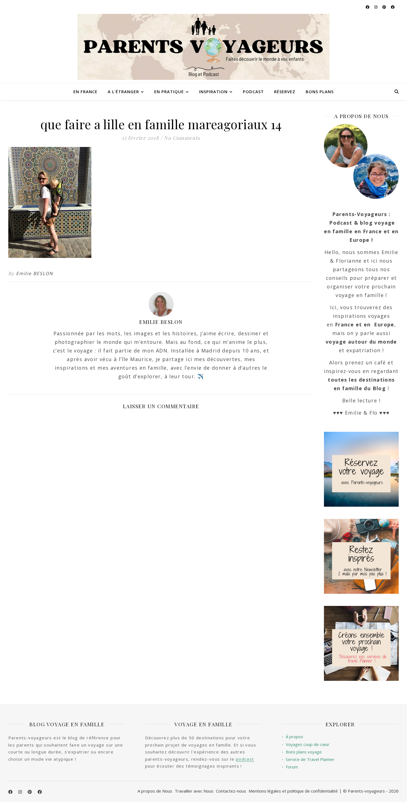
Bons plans (320, 91)
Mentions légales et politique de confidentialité (293, 791)
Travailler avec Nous (194, 791)
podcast (245, 759)
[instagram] (376, 6)
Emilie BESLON (34, 273)
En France (85, 91)
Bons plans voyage (302, 752)
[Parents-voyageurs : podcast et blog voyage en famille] (203, 47)
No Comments (182, 137)
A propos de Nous (155, 791)
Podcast (253, 91)
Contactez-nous (231, 791)
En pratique (169, 91)
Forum (290, 767)
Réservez (284, 91)
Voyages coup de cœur (305, 744)
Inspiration (213, 91)
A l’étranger (123, 91)
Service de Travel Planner (308, 759)
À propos (292, 736)
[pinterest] (384, 6)
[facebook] (368, 6)
